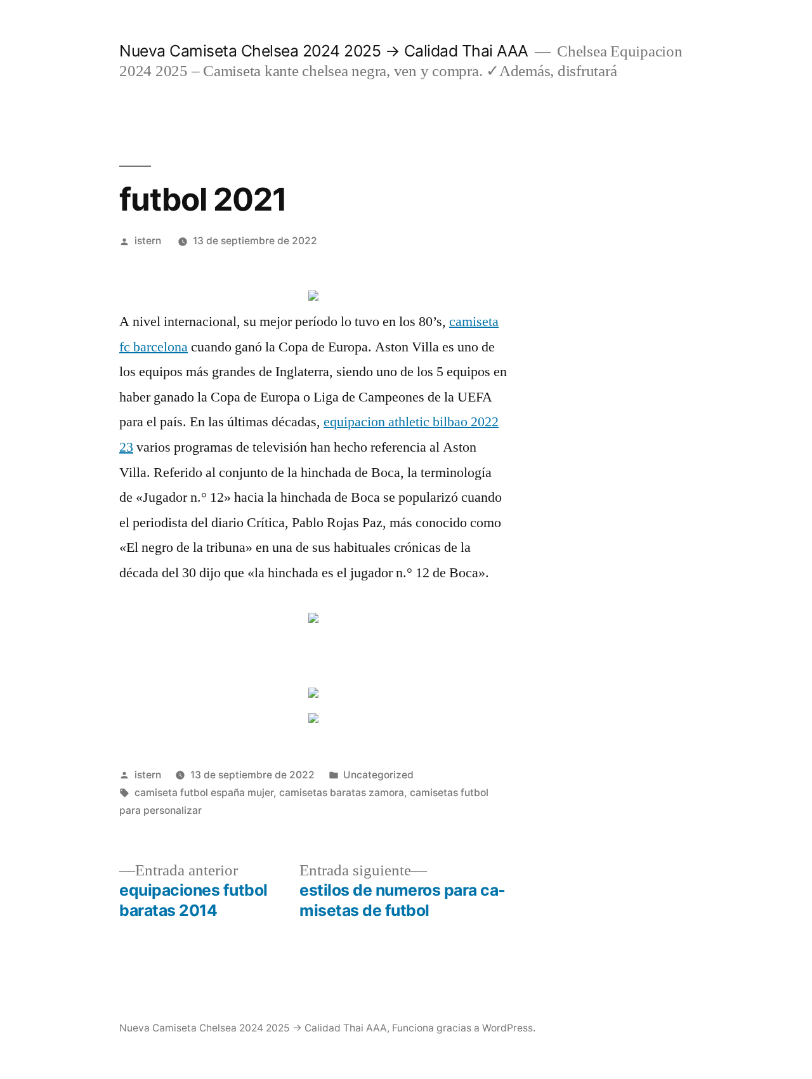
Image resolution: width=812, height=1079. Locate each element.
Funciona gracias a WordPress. (463, 1028)
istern (147, 241)
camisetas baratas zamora (341, 793)
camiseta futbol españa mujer (203, 793)
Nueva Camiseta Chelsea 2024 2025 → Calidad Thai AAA (323, 50)
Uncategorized (378, 775)
